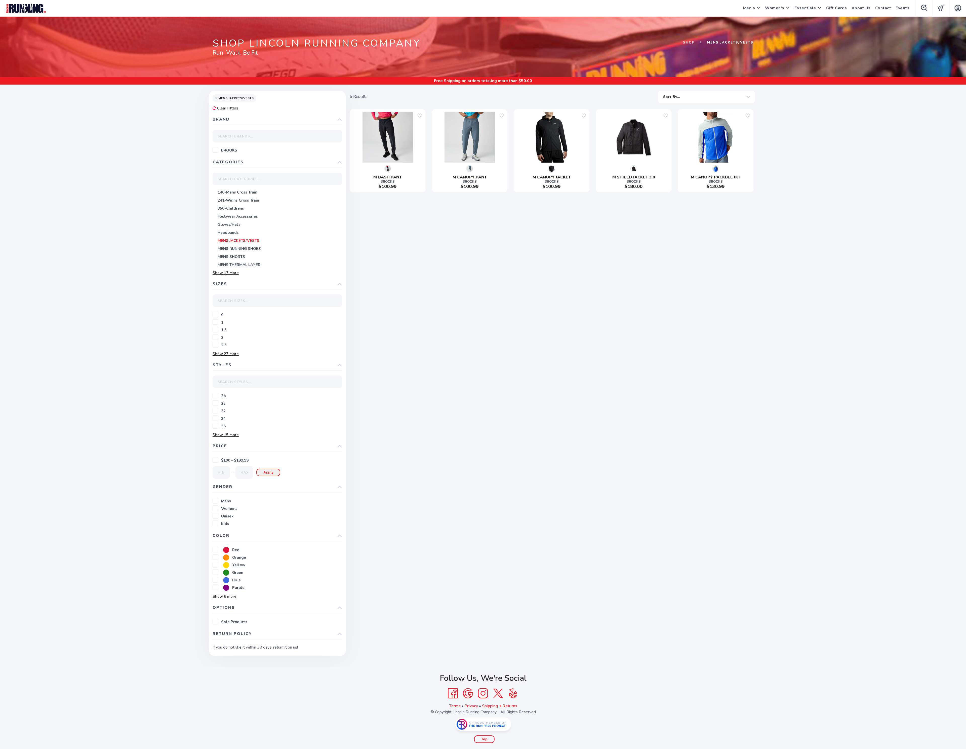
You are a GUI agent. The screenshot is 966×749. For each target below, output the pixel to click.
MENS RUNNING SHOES (239, 248)
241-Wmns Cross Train (238, 200)
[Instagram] (483, 693)
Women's (774, 8)
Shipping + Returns (499, 706)
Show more (226, 272)
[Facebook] (452, 693)
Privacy (471, 706)
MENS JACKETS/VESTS (238, 240)
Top (484, 739)
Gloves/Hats (229, 224)
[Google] (467, 693)
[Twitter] (498, 693)
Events (902, 8)
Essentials (805, 8)
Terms (455, 706)
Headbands (228, 232)
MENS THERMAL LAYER (239, 264)
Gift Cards (836, 8)
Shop (689, 42)
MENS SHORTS (231, 256)
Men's (749, 8)
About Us (861, 8)
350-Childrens (231, 208)
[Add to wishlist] (420, 115)
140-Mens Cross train (237, 192)
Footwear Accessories (238, 216)
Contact (883, 8)
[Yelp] (513, 693)
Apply (268, 472)
